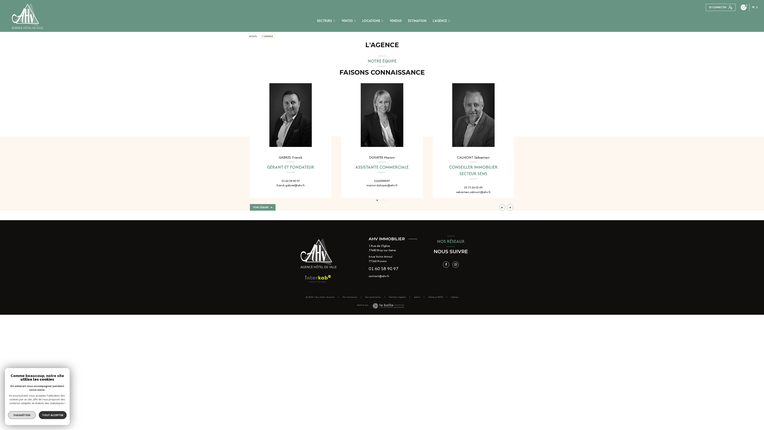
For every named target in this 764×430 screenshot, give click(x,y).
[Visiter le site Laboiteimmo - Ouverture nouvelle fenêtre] (388, 305)
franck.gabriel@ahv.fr (290, 185)
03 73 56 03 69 (473, 187)
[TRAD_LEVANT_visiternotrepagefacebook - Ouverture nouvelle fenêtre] (446, 264)
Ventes (347, 20)
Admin (417, 297)
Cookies (455, 297)
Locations (371, 20)
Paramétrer (22, 415)
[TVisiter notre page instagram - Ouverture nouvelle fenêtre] (455, 264)
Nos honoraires (350, 297)
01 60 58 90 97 (291, 181)
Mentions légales (397, 297)
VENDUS (396, 20)
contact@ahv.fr (379, 276)
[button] (510, 207)
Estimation (417, 20)
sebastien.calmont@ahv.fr (473, 192)
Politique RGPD (435, 297)
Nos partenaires (373, 297)
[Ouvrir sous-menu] (335, 20)
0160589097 (382, 181)
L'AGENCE (440, 20)
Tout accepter (52, 415)
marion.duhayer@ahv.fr (382, 185)
